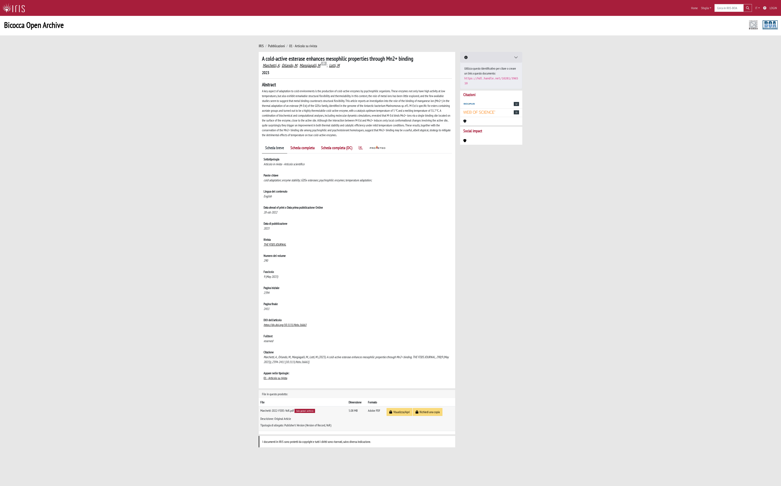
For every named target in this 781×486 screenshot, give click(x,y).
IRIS (261, 46)
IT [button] (756, 8)
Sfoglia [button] (705, 8)
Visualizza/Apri (401, 412)
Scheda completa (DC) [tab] (336, 147)
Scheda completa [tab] (302, 147)
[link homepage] (15, 8)
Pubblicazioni (276, 46)
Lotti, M (334, 65)
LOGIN (773, 8)
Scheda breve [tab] (274, 147)
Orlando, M (289, 65)
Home (694, 8)
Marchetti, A (271, 65)
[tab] (361, 148)
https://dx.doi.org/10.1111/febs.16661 (285, 325)
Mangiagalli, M (310, 65)
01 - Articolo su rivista (303, 46)
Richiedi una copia (429, 412)
